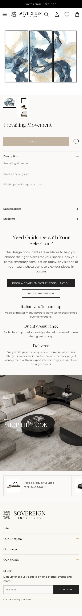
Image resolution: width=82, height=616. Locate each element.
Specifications (12, 208)
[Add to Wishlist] (76, 141)
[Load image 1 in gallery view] (41, 58)
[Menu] (4, 14)
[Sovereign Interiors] (26, 14)
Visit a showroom (40, 293)
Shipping (9, 218)
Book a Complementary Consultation (41, 283)
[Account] (55, 14)
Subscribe (66, 589)
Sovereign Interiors (22, 599)
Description (10, 156)
